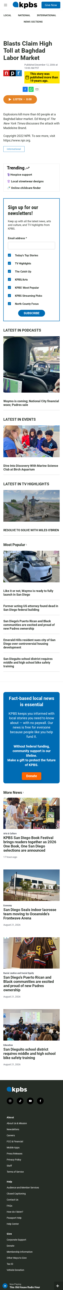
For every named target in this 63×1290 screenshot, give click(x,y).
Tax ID (10, 1264)
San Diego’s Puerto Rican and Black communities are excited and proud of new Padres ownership (29, 624)
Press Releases (14, 1153)
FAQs (9, 1205)
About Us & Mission (17, 1123)
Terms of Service (15, 1171)
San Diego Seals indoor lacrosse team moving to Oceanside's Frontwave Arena (29, 914)
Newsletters (13, 1129)
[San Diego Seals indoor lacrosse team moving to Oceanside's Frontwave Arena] (31, 885)
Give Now (51, 5)
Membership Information (20, 1251)
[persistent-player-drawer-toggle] (58, 1286)
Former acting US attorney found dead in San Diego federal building (30, 607)
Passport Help (14, 1217)
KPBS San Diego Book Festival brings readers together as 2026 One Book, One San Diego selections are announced (29, 844)
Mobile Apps (13, 1147)
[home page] (25, 5)
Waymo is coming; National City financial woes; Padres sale (31, 403)
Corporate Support (16, 1239)
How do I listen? (15, 1211)
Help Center (13, 1224)
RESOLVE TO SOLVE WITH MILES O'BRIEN (31, 530)
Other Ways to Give (17, 1258)
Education (8, 1045)
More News (12, 792)
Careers (11, 1135)
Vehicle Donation (15, 1270)
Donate (31, 776)
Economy (7, 905)
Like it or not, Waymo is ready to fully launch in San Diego (28, 592)
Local (7, 15)
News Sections (33, 21)
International (46, 15)
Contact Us (12, 1199)
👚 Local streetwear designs (25, 181)
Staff (9, 1165)
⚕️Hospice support (19, 174)
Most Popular (14, 545)
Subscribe (31, 313)
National (24, 15)
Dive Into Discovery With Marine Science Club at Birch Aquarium (30, 467)
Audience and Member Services (23, 1187)
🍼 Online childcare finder (24, 188)
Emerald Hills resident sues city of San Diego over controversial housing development (29, 643)
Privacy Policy (14, 1159)
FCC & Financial (15, 1141)
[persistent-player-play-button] (5, 1286)
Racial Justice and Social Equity (18, 973)
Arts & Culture (10, 833)
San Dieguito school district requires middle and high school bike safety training (28, 662)
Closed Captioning (16, 1193)
